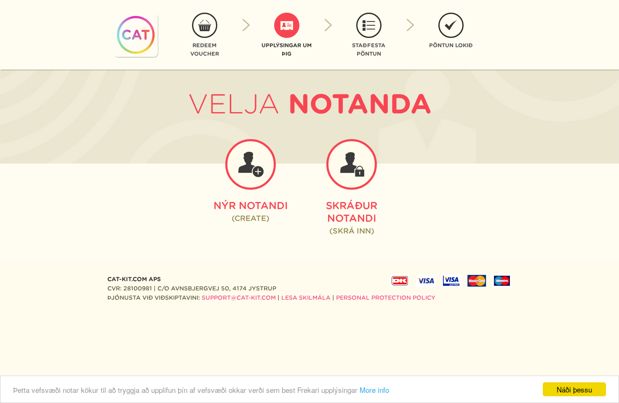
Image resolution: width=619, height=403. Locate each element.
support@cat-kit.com (239, 297)
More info (374, 389)
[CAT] (136, 35)
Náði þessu (574, 389)
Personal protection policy (385, 297)
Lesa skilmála (306, 297)
